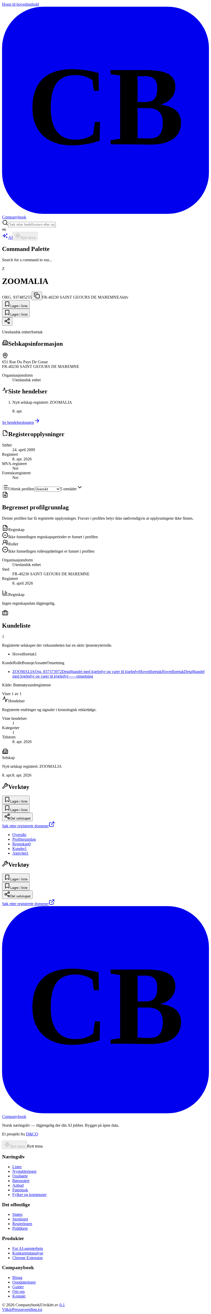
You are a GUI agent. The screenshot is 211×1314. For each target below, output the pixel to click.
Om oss (18, 1291)
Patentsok (20, 1190)
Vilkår (7, 1309)
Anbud (18, 1185)
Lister (17, 1167)
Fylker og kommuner (29, 1194)
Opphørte (20, 1176)
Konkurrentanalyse (27, 1253)
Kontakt (18, 1296)
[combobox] (32, 224)
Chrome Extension (27, 1258)
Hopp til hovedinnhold (20, 4)
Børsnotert (20, 1180)
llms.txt (36, 1309)
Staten (17, 1214)
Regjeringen (22, 1224)
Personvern (21, 1309)
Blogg (17, 1277)
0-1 (62, 1305)
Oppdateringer (24, 1282)
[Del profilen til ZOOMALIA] (7, 321)
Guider (18, 1287)
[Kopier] (37, 296)
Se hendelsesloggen (18, 422)
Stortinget (20, 1219)
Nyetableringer (24, 1171)
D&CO (32, 1134)
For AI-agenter (27, 1248)
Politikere (20, 1228)
